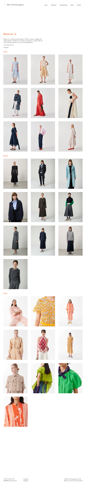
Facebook (25, 479)
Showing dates (63, 5)
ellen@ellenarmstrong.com (10, 480)
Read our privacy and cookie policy (73, 480)
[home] (14, 3)
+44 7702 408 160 (9, 479)
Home (45, 5)
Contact (79, 5)
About (72, 5)
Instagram (6, 47)
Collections (53, 5)
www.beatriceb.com (9, 45)
